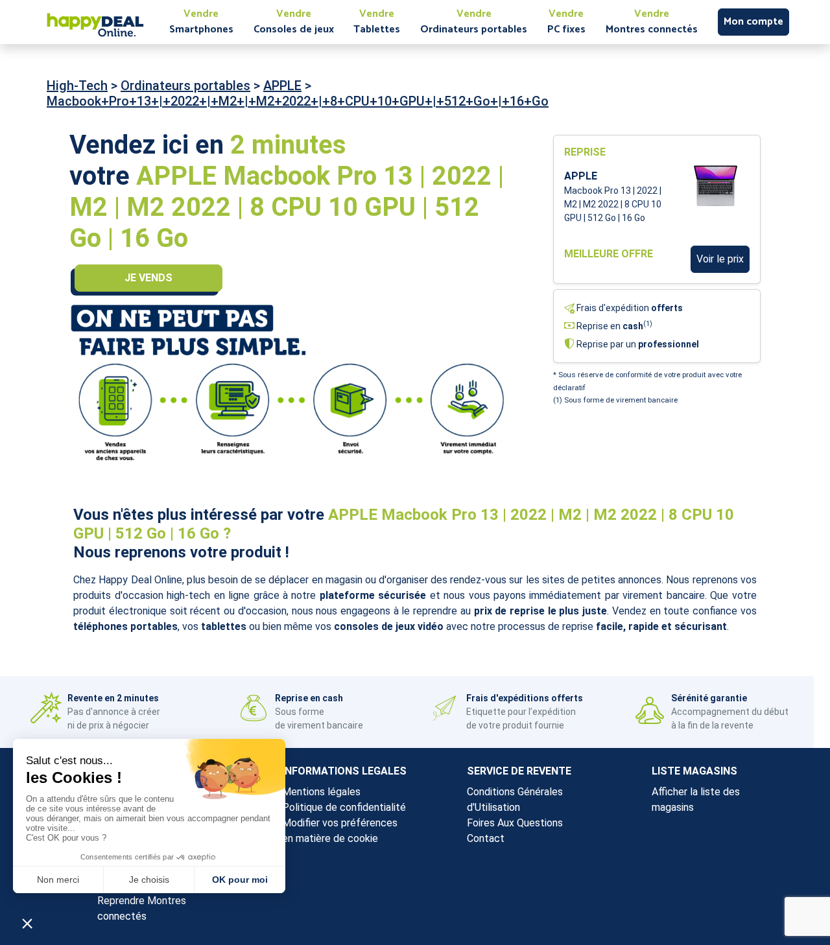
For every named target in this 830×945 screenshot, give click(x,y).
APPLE (282, 85)
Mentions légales (321, 792)
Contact (485, 838)
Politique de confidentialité (344, 807)
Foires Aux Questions (515, 823)
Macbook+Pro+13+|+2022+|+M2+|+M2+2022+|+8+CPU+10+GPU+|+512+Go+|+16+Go (298, 101)
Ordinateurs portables (185, 85)
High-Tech (77, 85)
